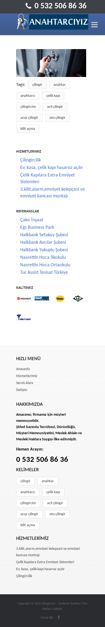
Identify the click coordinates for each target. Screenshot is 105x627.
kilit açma (27, 129)
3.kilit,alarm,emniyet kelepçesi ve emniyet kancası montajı (48, 552)
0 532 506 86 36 (60, 6)
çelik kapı (53, 96)
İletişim (21, 390)
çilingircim (28, 107)
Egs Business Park (37, 227)
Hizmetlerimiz (26, 376)
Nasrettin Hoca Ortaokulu (45, 265)
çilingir (37, 85)
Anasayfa (23, 369)
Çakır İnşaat (31, 220)
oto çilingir (57, 118)
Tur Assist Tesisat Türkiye (44, 272)
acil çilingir (55, 107)
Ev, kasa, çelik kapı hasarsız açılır (51, 167)
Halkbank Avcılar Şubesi (43, 242)
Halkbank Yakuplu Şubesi (44, 250)
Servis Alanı (24, 383)
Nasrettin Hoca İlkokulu (43, 257)
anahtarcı (27, 96)
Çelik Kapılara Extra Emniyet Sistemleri (45, 562)
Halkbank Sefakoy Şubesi (44, 235)
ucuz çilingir (29, 118)
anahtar (60, 85)
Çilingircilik (30, 160)
